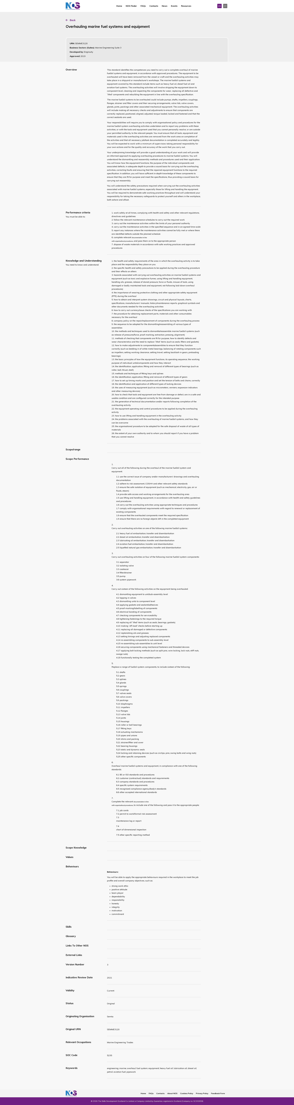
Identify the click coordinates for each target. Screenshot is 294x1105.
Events (174, 6)
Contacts (153, 6)
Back (72, 20)
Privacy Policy (202, 1093)
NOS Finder (131, 6)
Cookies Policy (186, 1093)
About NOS (172, 1093)
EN (219, 6)
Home (119, 6)
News (164, 6)
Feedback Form (218, 1093)
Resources (186, 6)
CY (225, 6)
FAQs (143, 6)
